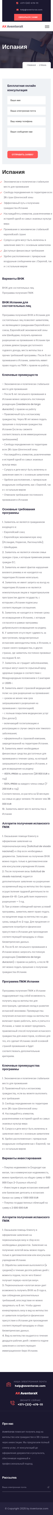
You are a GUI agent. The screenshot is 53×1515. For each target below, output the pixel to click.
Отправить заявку (22, 154)
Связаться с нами (28, 17)
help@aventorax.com (31, 9)
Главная (31, 65)
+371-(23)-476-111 (29, 3)
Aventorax (36, 1508)
